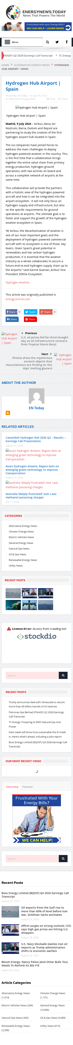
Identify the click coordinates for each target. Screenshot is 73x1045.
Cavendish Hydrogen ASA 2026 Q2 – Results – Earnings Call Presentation (36, 439)
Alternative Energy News (22, 98)
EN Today (23, 95)
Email (65, 98)
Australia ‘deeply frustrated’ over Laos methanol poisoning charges (31, 495)
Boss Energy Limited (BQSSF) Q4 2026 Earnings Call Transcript (35, 894)
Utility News (16, 565)
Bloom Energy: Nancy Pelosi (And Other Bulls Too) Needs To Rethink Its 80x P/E (35, 963)
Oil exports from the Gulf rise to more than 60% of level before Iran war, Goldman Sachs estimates (44, 911)
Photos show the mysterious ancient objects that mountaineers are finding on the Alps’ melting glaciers (29, 363)
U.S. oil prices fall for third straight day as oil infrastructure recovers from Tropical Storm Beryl (44, 340)
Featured (27, 786)
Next (44, 354)
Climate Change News (21, 531)
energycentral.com (18, 299)
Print (52, 98)
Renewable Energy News (23, 560)
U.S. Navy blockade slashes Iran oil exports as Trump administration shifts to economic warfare (44, 947)
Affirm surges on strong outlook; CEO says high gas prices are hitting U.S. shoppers (46, 929)
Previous (31, 333)
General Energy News (21, 543)
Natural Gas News (19, 548)
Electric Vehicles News (21, 537)
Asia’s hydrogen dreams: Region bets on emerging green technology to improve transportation (32, 469)
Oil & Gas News (17, 554)
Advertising (12, 786)
